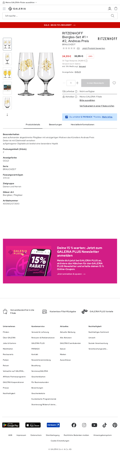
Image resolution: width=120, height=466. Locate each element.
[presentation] (7, 114)
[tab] (36, 74)
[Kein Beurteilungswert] (69, 48)
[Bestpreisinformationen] (86, 60)
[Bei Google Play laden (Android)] (10, 425)
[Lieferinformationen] (76, 91)
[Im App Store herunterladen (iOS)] (33, 425)
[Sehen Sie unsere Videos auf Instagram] (84, 425)
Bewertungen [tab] (55, 124)
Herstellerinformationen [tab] (82, 124)
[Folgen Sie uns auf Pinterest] (115, 425)
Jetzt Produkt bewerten (93, 48)
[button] (20, 2)
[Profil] (110, 9)
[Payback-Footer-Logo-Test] (53, 425)
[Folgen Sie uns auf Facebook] (74, 425)
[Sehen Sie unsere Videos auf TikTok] (105, 425)
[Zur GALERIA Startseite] (17, 9)
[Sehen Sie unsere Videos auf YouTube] (94, 425)
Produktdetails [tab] (33, 124)
